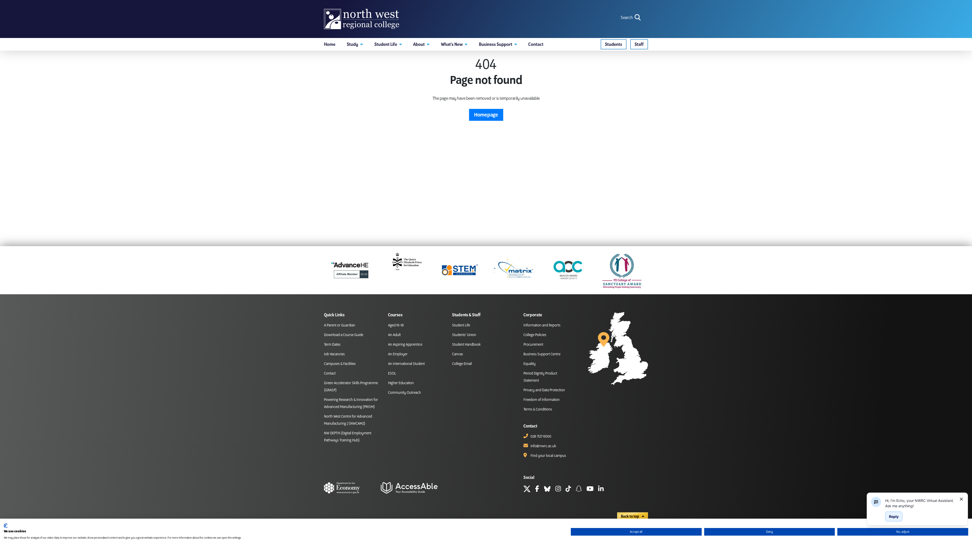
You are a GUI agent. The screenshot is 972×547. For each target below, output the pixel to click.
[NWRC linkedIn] (601, 489)
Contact (330, 374)
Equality (529, 364)
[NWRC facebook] (537, 489)
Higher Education (401, 383)
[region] (920, 503)
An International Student (406, 364)
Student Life (461, 325)
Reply (894, 516)
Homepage (486, 115)
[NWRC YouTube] (590, 489)
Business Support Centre (541, 354)
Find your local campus (548, 456)
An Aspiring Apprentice (405, 345)
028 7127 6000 (541, 437)
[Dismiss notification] (961, 499)
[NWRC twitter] (527, 489)
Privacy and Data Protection (544, 390)
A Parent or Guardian (339, 325)
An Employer (398, 354)
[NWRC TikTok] (568, 489)
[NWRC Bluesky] (547, 489)
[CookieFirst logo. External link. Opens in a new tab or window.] (6, 525)
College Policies (534, 335)
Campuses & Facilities (340, 364)
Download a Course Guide (343, 335)
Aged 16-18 (396, 325)
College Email (462, 364)
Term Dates (332, 345)
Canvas (457, 354)
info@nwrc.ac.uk (543, 446)
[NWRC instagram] (558, 489)
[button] (355, 44)
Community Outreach (404, 393)
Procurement (533, 345)
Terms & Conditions (537, 409)
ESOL (392, 374)
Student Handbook (466, 345)
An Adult (394, 335)
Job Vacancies (334, 354)
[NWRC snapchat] (579, 489)
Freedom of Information (541, 400)
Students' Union (464, 335)
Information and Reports (541, 325)
